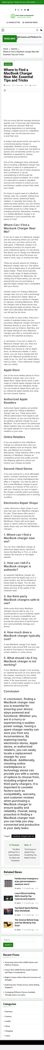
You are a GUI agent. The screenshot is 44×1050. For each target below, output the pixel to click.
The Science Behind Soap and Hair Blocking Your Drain (27, 923)
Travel (7, 1036)
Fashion (8, 1016)
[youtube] (28, 10)
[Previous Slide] (37, 2)
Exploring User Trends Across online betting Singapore (19, 2)
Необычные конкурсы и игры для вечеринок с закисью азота (26, 881)
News (7, 1026)
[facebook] (15, 10)
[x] (21, 10)
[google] (24, 10)
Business (9, 1012)
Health (8, 1021)
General (8, 64)
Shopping (9, 1031)
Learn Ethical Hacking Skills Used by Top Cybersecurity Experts (25, 896)
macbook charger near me (23, 836)
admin (8, 85)
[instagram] (18, 10)
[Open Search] (37, 30)
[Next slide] (41, 2)
